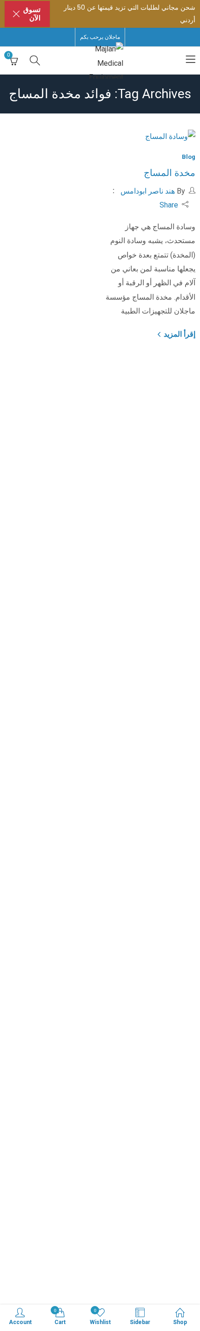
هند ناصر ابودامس (147, 191)
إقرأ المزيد (178, 334)
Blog (188, 156)
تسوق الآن (31, 14)
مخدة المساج (169, 172)
